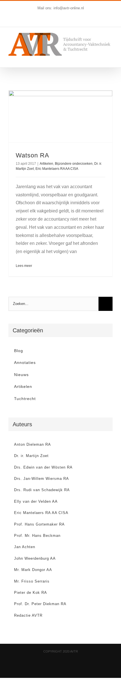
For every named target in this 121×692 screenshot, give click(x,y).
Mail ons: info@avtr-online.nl (60, 8)
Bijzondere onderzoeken (74, 164)
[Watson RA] (60, 116)
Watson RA (32, 155)
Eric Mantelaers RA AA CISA (56, 169)
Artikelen (46, 164)
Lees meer (24, 266)
